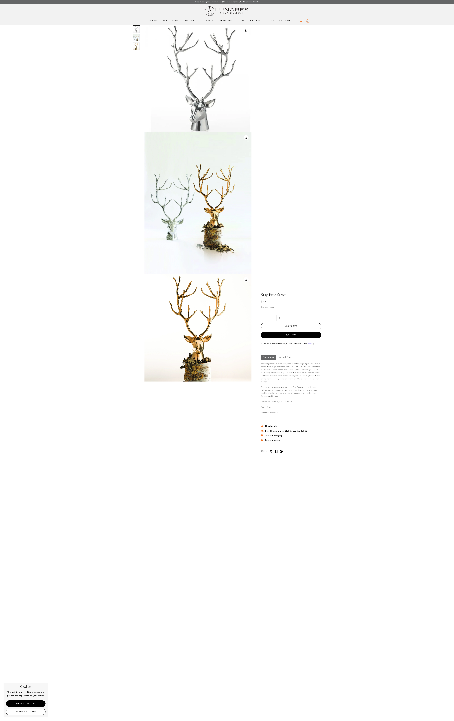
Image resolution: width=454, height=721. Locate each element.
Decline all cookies (25, 712)
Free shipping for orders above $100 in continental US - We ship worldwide (227, 2)
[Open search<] (301, 20)
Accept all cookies (25, 704)
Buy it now (291, 335)
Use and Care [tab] (284, 358)
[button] (279, 318)
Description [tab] (268, 358)
